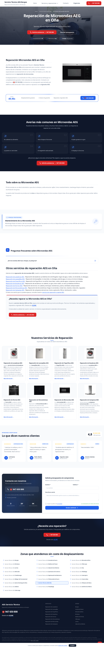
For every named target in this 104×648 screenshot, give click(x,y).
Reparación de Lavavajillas (51, 609)
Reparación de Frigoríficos (51, 611)
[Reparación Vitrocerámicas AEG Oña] (39, 390)
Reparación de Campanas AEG (15, 290)
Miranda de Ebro (79, 611)
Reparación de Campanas (51, 624)
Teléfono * (75, 484)
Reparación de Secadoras (51, 614)
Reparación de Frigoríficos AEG (15, 281)
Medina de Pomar (79, 616)
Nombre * (47, 484)
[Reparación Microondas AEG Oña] (65, 390)
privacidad (59, 503)
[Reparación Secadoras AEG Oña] (90, 353)
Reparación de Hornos (50, 616)
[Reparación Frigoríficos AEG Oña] (65, 353)
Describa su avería (50, 492)
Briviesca (77, 614)
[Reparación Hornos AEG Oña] (14, 390)
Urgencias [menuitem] (76, 3)
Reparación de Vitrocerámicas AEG (16, 288)
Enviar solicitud (71, 508)
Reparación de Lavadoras (51, 607)
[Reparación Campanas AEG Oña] (90, 390)
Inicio (36, 11)
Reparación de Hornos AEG (14, 286)
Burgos (77, 607)
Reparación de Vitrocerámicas (52, 619)
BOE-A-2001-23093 (34, 640)
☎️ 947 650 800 (89, 98)
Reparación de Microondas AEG (64, 400)
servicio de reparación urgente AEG (53, 292)
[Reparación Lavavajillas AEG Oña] (39, 353)
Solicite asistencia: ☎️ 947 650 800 (43, 32)
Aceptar (72, 645)
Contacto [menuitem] (66, 3)
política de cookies (62, 645)
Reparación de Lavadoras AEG (15, 277)
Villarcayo (77, 619)
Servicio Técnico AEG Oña (45, 11)
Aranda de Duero (79, 609)
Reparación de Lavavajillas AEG (15, 279)
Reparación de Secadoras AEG (15, 283)
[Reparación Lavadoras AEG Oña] (14, 353)
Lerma (76, 621)
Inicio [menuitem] (35, 3)
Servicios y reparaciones (49, 3)
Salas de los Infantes (80, 624)
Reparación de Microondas (51, 621)
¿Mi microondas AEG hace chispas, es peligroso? (22, 260)
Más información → (9, 378)
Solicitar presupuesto (67, 32)
